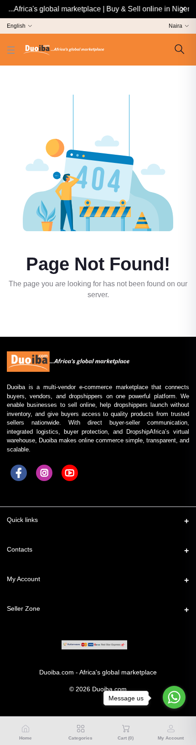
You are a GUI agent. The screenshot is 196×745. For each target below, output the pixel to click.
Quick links (22, 519)
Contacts (19, 549)
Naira (175, 26)
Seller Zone (23, 608)
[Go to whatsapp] (174, 697)
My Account (23, 579)
